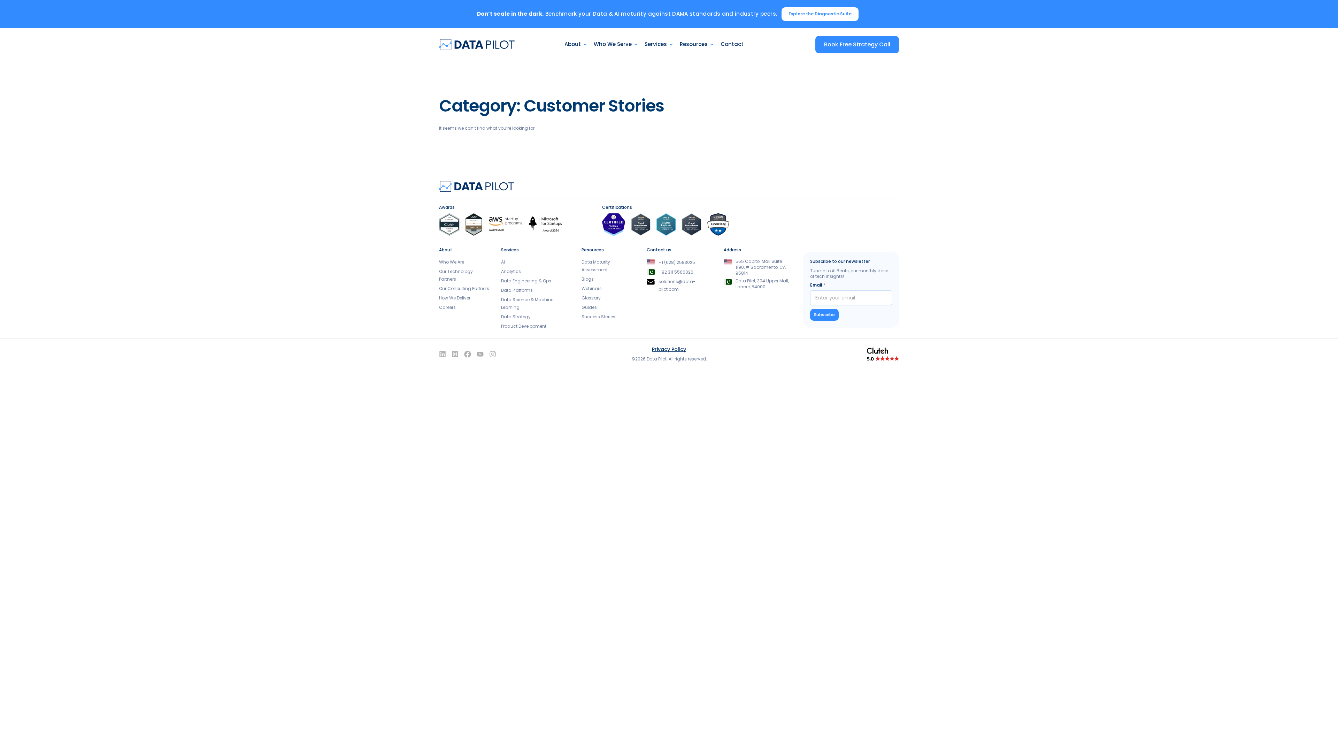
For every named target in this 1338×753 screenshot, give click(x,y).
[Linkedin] (442, 354)
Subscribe (824, 315)
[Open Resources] (712, 44)
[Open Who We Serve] (636, 44)
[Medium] (455, 354)
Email (817, 285)
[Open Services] (671, 44)
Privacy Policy (669, 349)
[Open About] (585, 44)
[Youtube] (480, 354)
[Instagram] (492, 354)
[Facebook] (467, 354)
